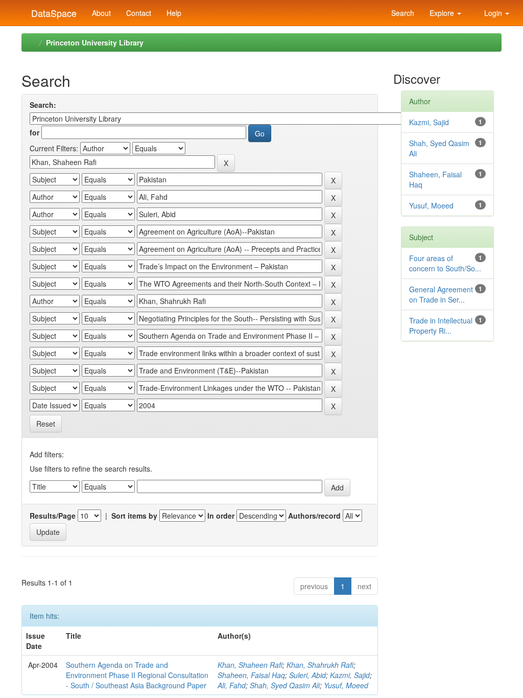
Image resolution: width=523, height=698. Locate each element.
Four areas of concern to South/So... (445, 263)
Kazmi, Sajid (350, 675)
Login (493, 13)
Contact (138, 13)
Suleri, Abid (307, 675)
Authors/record (314, 515)
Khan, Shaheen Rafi (250, 665)
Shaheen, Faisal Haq (251, 675)
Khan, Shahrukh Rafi (320, 665)
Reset (45, 423)
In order (220, 515)
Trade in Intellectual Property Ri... (440, 325)
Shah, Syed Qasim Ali (285, 685)
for (34, 132)
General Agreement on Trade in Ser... (441, 294)
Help (174, 13)
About (101, 13)
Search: (43, 105)
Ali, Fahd (232, 685)
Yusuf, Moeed (346, 685)
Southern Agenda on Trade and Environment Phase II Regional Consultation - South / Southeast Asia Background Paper (137, 675)
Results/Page (53, 515)
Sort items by (134, 515)
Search (401, 13)
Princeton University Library (95, 42)
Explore (443, 13)
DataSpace (53, 10)
